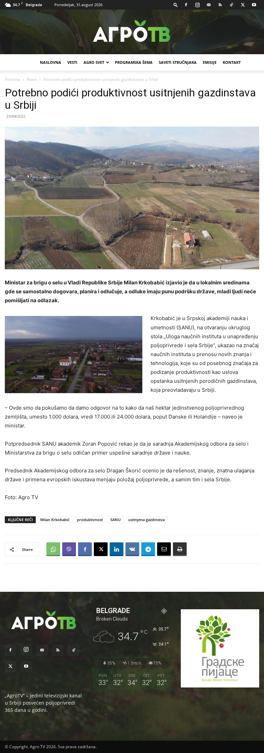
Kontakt (232, 62)
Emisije (210, 62)
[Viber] (69, 549)
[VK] (132, 549)
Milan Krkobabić (54, 519)
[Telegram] (148, 549)
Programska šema (134, 62)
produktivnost (90, 519)
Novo (32, 79)
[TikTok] (231, 5)
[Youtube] (254, 5)
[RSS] (220, 5)
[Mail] (209, 5)
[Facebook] (186, 5)
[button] (175, 4)
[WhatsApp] (53, 549)
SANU (115, 519)
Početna (12, 79)
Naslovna (50, 62)
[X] (243, 5)
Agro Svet (94, 62)
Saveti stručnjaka (178, 62)
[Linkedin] (116, 549)
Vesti (72, 62)
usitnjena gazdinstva (146, 519)
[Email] (164, 549)
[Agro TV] (132, 32)
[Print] (180, 549)
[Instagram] (197, 5)
